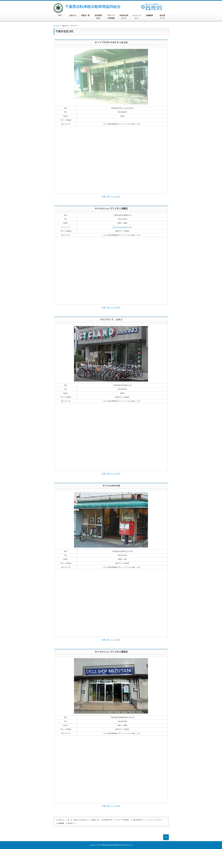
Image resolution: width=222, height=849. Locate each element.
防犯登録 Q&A (108, 820)
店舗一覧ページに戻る (111, 196)
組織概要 (61, 823)
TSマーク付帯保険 (122, 820)
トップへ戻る (166, 837)
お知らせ (61, 820)
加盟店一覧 (95, 820)
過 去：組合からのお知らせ (77, 820)
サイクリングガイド (155, 820)
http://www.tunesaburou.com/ (122, 227)
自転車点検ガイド (139, 820)
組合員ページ (72, 823)
